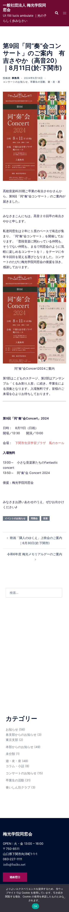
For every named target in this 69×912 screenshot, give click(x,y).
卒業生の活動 (37, 81)
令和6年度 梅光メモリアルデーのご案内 (34, 554)
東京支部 (12, 740)
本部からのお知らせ (19, 747)
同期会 (34, 518)
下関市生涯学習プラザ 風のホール (39, 443)
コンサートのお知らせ (15, 81)
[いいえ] (64, 898)
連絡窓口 (15, 877)
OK (35, 906)
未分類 (10, 754)
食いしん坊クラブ (18, 787)
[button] (56, 13)
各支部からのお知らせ (21, 735)
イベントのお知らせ (15, 518)
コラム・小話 (15, 766)
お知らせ (12, 729)
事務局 (15, 78)
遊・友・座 (54, 81)
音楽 (45, 518)
